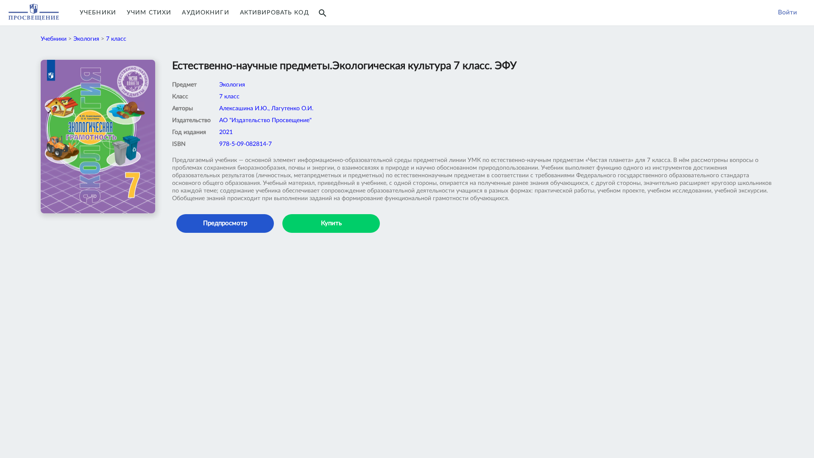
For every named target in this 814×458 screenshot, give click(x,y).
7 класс (116, 39)
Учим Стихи (149, 13)
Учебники (98, 13)
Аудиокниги (205, 13)
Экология (86, 39)
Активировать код (274, 13)
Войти (787, 12)
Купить (331, 223)
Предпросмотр (225, 223)
